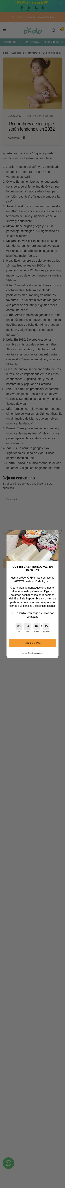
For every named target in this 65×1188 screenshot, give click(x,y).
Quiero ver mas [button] (33, 643)
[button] (54, 534)
